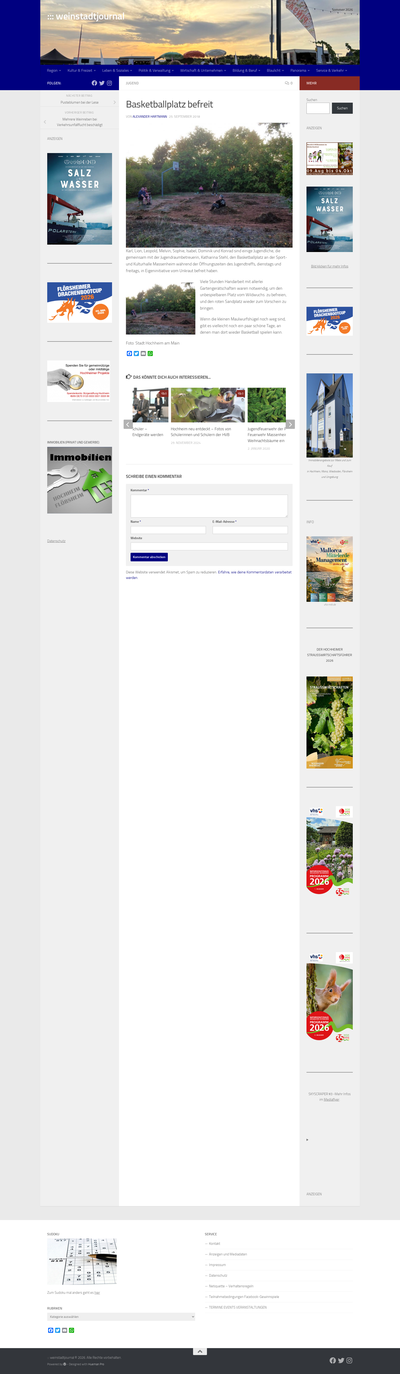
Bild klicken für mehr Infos (329, 266)
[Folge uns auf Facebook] (94, 83)
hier (97, 1293)
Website (136, 538)
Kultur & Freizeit (80, 70)
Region (52, 70)
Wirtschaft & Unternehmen (201, 70)
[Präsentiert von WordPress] (64, 1364)
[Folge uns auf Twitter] (102, 83)
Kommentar (140, 490)
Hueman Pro (96, 1364)
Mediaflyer (331, 1099)
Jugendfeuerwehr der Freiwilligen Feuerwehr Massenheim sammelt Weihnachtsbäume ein (276, 435)
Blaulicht (274, 70)
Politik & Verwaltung (154, 70)
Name (136, 522)
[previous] (128, 424)
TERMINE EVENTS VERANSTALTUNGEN (238, 1307)
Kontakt (214, 1244)
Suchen (311, 100)
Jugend (132, 83)
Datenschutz (218, 1275)
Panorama (298, 70)
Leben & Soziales (115, 70)
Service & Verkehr (330, 70)
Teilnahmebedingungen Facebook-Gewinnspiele (244, 1297)
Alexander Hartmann (150, 117)
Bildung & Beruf (245, 70)
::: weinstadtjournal (86, 16)
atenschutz (58, 541)
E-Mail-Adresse (224, 522)
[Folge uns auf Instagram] (109, 83)
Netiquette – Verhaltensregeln (231, 1286)
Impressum (217, 1265)
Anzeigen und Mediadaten (228, 1254)
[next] (290, 424)
